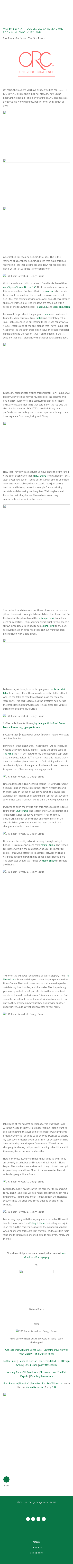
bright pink (48, 625)
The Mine (8, 753)
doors (47, 314)
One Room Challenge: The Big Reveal (24, 38)
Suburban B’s (38, 1383)
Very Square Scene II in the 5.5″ (19, 287)
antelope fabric (47, 618)
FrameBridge (49, 860)
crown (49, 291)
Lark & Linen (31, 1365)
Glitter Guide (10, 1361)
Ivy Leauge (40, 723)
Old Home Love (48, 1372)
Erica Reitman (10, 1383)
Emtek (39, 318)
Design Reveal (47, 29)
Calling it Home (37, 1223)
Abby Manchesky (48, 1365)
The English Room (44, 1353)
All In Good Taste (56, 723)
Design (31, 29)
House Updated (47, 1361)
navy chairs (40, 475)
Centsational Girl (14, 1349)
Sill (45, 306)
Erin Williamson (54, 1383)
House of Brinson (28, 1361)
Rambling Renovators (41, 1376)
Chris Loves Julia (33, 1349)
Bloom (6, 727)
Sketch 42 (24, 1383)
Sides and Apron (61, 306)
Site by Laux (36, 1552)
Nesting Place (13, 1372)
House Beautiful (34, 1387)
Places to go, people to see (25, 727)
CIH (54, 1387)
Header (39, 306)
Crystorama (22, 810)
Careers (37, 1542)
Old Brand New (30, 1372)
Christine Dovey (52, 1349)
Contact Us (36, 1547)
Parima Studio (47, 845)
